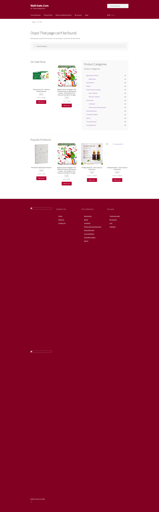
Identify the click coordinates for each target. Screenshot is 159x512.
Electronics (90, 100)
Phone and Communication (97, 107)
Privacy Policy (48, 15)
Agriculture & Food (92, 75)
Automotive (90, 83)
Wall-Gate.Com (39, 5)
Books (88, 86)
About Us (61, 220)
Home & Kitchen (91, 111)
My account (78, 15)
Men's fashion (93, 93)
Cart (111, 223)
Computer (92, 104)
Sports (88, 118)
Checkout (113, 227)
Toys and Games (91, 122)
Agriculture (92, 79)
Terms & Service (35, 15)
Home (34, 22)
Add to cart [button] (41, 102)
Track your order (115, 216)
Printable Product (92, 114)
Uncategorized (91, 125)
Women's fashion (94, 97)
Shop (86, 15)
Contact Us (61, 223)
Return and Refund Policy (63, 15)
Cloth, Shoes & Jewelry (93, 90)
